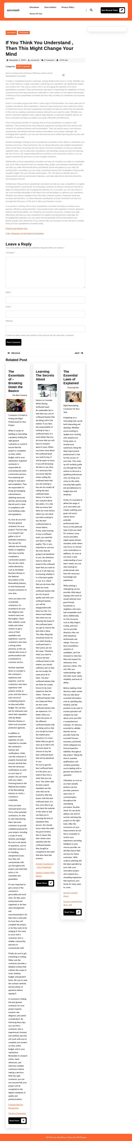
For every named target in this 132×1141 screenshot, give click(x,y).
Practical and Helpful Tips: (17, 229)
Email (9, 307)
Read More (16, 1122)
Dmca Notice (50, 7)
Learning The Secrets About (45, 375)
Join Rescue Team (109, 10)
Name (9, 292)
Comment (10, 253)
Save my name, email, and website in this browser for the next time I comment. (41, 335)
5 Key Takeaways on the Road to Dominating (25, 234)
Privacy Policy (67, 7)
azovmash (13, 10)
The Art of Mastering (17, 1114)
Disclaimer (34, 7)
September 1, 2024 (17, 60)
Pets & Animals (23, 67)
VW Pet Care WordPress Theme (59, 1137)
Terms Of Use (36, 14)
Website (9, 321)
